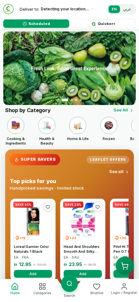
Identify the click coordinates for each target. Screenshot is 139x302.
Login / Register (124, 293)
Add (33, 274)
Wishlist (96, 293)
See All (120, 109)
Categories (42, 293)
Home (15, 293)
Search (69, 296)
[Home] (8, 9)
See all (116, 171)
